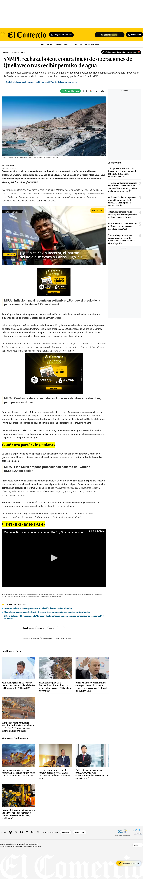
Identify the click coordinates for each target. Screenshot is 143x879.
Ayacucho (68, 44)
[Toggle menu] (2, 34)
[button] (54, 558)
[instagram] (21, 832)
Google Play (79, 832)
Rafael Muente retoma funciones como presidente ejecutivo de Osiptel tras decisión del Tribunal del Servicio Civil (91, 686)
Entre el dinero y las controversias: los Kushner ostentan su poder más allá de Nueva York (122, 226)
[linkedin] (32, 832)
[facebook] (10, 832)
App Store (65, 832)
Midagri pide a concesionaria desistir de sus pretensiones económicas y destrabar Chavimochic (47, 612)
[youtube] (27, 832)
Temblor (59, 44)
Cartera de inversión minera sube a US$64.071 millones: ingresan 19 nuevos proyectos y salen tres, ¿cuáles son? (18, 814)
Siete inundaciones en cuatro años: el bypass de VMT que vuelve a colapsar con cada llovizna (122, 214)
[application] (54, 558)
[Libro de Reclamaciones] (138, 832)
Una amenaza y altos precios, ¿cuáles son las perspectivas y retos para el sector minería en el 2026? (18, 773)
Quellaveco (40, 628)
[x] (16, 832)
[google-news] (38, 832)
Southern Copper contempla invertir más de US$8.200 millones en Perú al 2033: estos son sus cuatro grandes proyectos (18, 726)
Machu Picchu (97, 44)
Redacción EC (9, 165)
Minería (51, 628)
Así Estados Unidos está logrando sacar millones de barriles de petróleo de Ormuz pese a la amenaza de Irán (122, 201)
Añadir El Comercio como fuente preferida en (121, 52)
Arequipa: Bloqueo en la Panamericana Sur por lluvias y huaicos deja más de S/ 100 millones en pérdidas (55, 686)
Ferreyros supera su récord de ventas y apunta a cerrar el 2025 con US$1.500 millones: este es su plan (54, 774)
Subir (136, 845)
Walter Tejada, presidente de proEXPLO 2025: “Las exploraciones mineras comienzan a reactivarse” (92, 774)
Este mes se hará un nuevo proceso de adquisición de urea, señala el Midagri (38, 608)
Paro (75, 44)
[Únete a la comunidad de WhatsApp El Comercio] (70, 91)
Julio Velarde (84, 44)
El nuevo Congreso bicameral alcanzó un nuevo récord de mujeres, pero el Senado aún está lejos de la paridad (122, 239)
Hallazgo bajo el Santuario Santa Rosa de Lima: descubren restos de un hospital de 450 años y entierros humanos (122, 172)
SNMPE (60, 628)
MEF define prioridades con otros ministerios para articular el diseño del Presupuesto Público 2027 (18, 685)
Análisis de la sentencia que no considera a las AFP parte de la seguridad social (41, 82)
